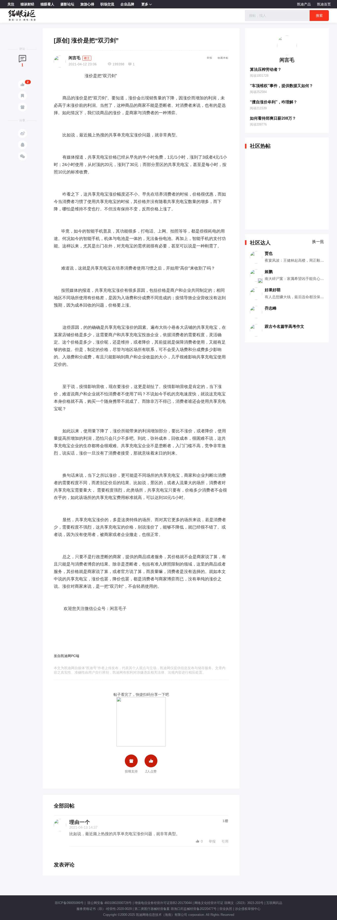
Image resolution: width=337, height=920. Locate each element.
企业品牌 (127, 4)
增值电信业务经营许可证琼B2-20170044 (163, 903)
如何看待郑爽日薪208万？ (273, 118)
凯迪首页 (324, 4)
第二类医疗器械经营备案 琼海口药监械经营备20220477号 (175, 909)
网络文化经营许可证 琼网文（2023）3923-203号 (228, 903)
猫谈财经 (27, 4)
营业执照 (225, 909)
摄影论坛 (67, 4)
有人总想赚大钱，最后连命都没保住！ (296, 297)
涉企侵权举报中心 (248, 909)
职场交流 (107, 4)
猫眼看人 (47, 4)
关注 (10, 4)
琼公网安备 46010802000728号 (109, 903)
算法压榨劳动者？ (265, 69)
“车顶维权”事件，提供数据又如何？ (281, 86)
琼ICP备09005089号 (69, 903)
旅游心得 (87, 4)
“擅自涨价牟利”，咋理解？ (273, 102)
